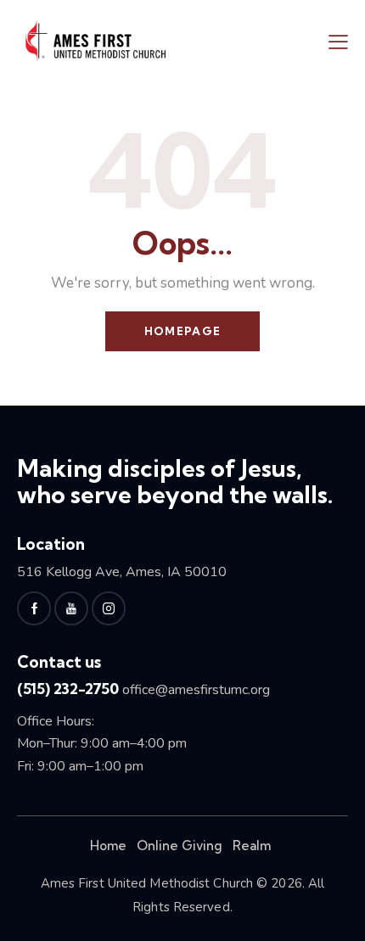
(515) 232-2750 (68, 688)
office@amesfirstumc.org (196, 690)
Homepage (182, 331)
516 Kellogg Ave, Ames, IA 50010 (122, 572)
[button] (338, 41)
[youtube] (71, 608)
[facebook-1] (34, 608)
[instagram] (109, 608)
